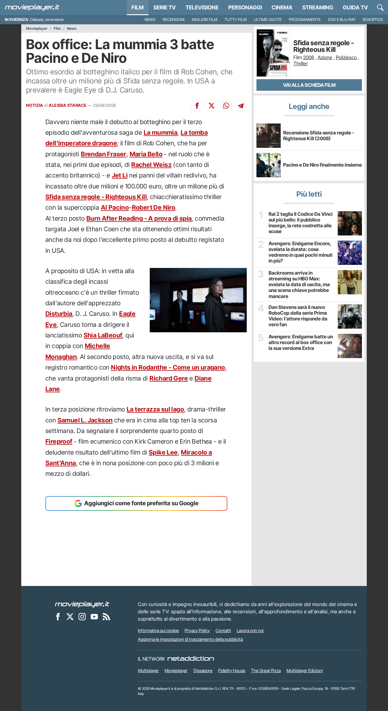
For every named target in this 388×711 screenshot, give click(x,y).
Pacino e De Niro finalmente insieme (322, 165)
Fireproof (58, 441)
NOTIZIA (34, 105)
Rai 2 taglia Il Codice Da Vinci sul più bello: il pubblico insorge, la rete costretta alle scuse (301, 223)
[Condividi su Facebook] (197, 106)
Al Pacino (115, 207)
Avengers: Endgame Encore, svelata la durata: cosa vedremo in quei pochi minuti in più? (301, 252)
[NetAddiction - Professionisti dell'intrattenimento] (191, 658)
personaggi (245, 7)
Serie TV (164, 7)
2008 (308, 57)
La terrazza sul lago (155, 409)
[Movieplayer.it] (32, 7)
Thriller (300, 63)
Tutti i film (236, 19)
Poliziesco (346, 57)
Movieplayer (37, 28)
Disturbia (58, 313)
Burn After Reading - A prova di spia (139, 218)
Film (138, 7)
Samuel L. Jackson (85, 420)
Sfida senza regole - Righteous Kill (96, 197)
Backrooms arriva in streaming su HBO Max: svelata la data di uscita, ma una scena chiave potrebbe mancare (299, 284)
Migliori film (204, 19)
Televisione (202, 7)
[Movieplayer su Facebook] (58, 617)
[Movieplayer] (82, 604)
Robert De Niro (154, 207)
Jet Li (120, 175)
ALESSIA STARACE (67, 105)
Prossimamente (305, 19)
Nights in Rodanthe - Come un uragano (168, 367)
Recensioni (174, 19)
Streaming (317, 7)
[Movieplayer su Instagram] (82, 617)
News (150, 19)
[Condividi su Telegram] (241, 106)
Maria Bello (146, 154)
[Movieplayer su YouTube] (94, 617)
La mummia (161, 132)
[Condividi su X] (212, 106)
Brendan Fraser (103, 154)
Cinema (282, 7)
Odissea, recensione (47, 19)
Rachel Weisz (151, 164)
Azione (325, 57)
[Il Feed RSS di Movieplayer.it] (106, 617)
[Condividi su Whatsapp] (226, 106)
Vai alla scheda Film (309, 85)
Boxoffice (373, 19)
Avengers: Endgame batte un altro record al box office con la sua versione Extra (301, 342)
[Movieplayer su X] (70, 617)
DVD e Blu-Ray (342, 19)
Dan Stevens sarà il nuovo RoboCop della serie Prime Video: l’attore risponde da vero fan (298, 316)
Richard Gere (168, 378)
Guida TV (355, 7)
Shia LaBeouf (103, 335)
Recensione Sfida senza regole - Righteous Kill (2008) (318, 135)
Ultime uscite (268, 19)
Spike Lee (163, 452)
